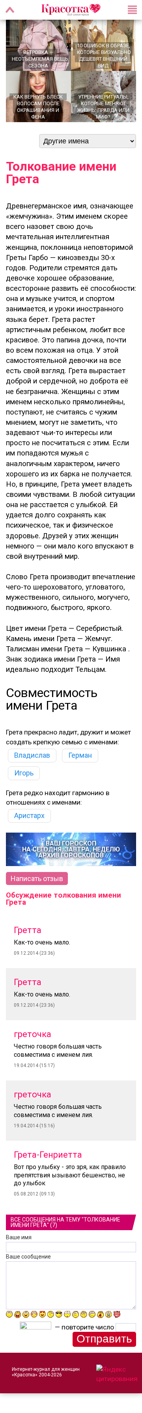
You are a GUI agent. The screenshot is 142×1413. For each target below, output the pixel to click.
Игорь (24, 773)
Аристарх (29, 815)
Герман (80, 755)
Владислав (32, 755)
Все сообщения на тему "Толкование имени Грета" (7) (65, 1222)
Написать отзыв (37, 878)
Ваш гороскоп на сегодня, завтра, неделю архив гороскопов (71, 849)
